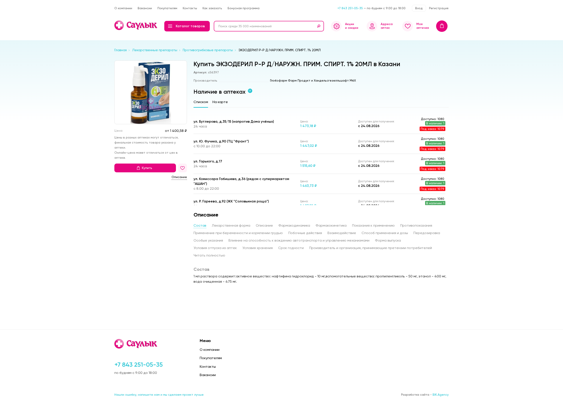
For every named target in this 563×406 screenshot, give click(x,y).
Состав (200, 225)
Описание (179, 177)
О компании (123, 8)
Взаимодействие (341, 233)
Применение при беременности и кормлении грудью (238, 233)
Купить (147, 168)
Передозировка (426, 233)
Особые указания (208, 240)
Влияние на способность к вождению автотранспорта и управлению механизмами (298, 240)
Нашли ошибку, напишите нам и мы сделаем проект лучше (159, 394)
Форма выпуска (388, 240)
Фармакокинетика (331, 225)
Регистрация (438, 8)
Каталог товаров (190, 26)
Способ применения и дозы (385, 233)
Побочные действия (305, 233)
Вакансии (145, 8)
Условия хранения (257, 248)
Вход (419, 8)
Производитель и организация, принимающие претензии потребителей (370, 248)
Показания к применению (373, 225)
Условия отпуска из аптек (215, 248)
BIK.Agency (441, 394)
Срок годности (291, 248)
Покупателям (167, 8)
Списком (201, 102)
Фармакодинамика (294, 225)
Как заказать (212, 8)
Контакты (190, 8)
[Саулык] (136, 25)
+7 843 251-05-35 (350, 8)
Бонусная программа (244, 8)
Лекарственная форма (231, 225)
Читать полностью (209, 255)
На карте (220, 102)
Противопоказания (416, 225)
